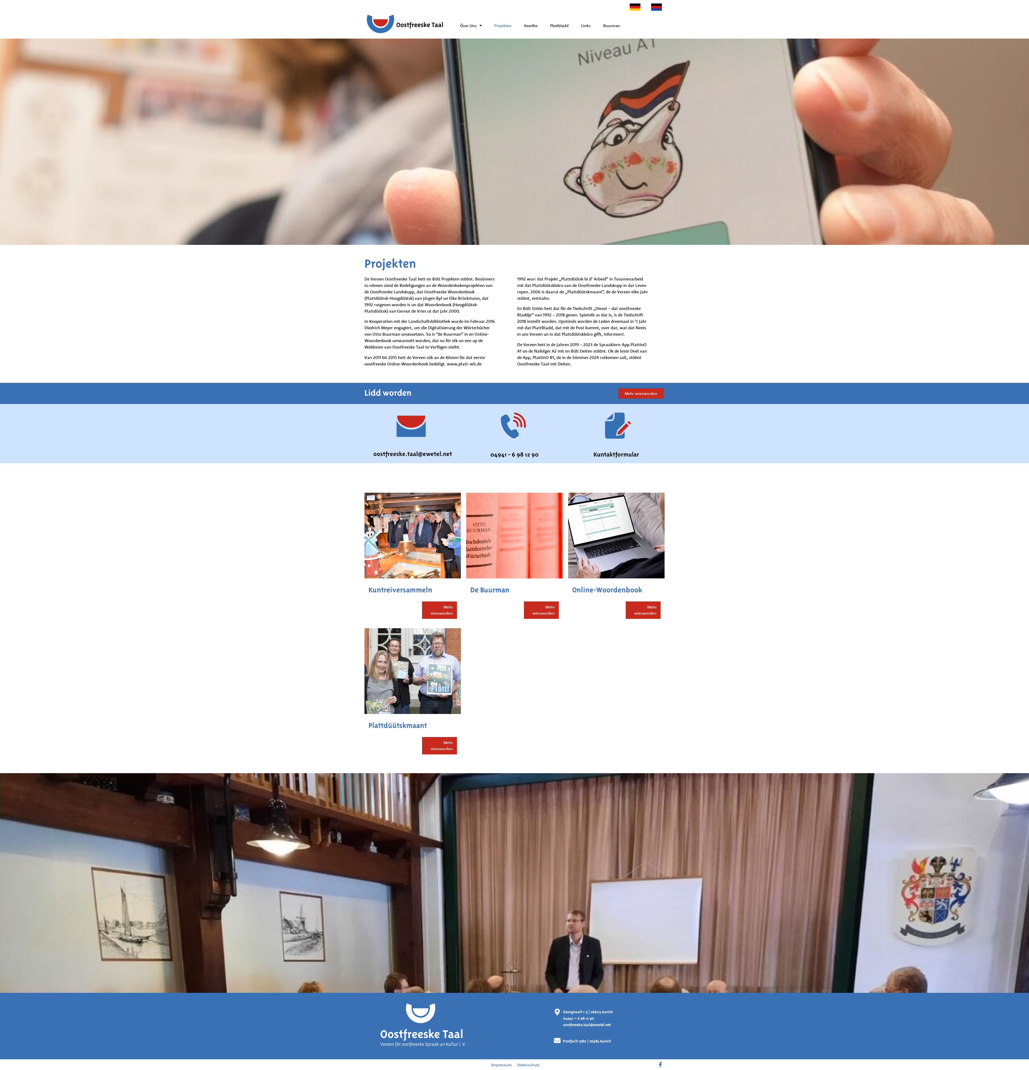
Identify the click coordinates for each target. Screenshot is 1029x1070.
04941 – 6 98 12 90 (578, 1018)
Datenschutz (528, 1064)
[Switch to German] (635, 7)
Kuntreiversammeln (400, 589)
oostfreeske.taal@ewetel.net (412, 454)
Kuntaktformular (616, 454)
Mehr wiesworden (442, 610)
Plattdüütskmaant (397, 725)
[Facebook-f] (660, 1064)
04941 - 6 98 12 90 (514, 454)
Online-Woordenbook (607, 589)
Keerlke (531, 25)
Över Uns (468, 25)
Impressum (501, 1064)
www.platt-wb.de (464, 363)
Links (586, 25)
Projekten (503, 25)
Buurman (611, 25)
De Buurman (489, 589)
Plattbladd (559, 25)
